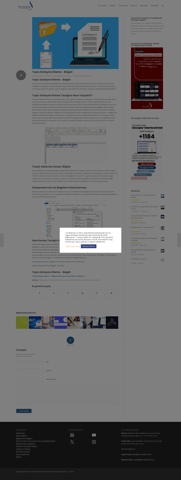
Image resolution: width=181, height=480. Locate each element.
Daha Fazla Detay (73, 246)
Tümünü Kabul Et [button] (88, 246)
